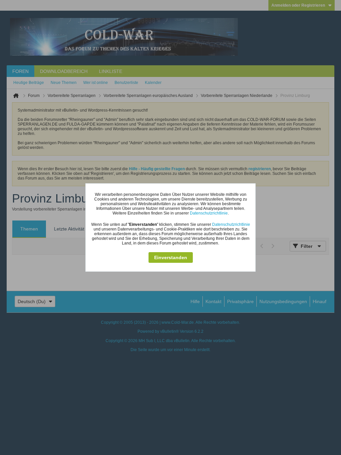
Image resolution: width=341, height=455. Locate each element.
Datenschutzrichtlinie (209, 213)
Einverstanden (170, 257)
